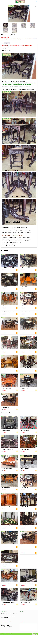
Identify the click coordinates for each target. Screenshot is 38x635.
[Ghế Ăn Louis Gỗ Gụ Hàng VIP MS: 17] (28, 361)
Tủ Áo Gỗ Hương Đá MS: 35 (6, 506)
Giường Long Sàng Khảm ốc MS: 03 (27, 583)
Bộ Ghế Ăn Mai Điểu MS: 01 (6, 286)
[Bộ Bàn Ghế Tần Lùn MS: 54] (28, 442)
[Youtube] (36, 633)
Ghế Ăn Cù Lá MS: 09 (5, 407)
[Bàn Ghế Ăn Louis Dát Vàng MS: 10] (28, 342)
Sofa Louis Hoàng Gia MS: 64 (6, 487)
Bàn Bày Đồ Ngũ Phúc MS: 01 (25, 468)
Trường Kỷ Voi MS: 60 (24, 525)
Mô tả (2, 43)
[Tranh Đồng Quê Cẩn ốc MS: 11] (9, 556)
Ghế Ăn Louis (31, 38)
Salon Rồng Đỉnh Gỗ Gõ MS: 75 (7, 583)
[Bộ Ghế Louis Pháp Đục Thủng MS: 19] (9, 595)
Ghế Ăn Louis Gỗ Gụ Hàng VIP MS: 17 (27, 369)
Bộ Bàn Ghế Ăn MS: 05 (24, 388)
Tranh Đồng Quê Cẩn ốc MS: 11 (7, 564)
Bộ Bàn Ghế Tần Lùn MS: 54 (25, 449)
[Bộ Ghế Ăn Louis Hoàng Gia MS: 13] (16, 314)
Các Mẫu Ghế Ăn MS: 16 (25, 286)
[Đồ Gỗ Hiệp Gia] (20, 2)
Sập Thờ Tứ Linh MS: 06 (25, 550)
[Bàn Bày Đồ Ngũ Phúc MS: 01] (28, 461)
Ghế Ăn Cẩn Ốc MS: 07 (24, 305)
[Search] (36, 1)
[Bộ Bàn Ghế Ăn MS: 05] (28, 380)
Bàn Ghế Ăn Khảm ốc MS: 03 (25, 267)
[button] (36, 7)
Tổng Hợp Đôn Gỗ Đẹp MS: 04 (26, 430)
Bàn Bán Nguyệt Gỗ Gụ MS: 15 (26, 602)
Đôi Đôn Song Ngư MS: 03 (25, 506)
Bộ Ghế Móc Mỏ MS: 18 (5, 544)
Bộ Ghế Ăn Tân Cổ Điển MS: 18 (7, 369)
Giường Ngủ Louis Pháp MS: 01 (7, 468)
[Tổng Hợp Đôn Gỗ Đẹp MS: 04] (28, 423)
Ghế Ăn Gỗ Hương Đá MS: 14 (25, 311)
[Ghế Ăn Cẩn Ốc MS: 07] (28, 298)
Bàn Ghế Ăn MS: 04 (5, 330)
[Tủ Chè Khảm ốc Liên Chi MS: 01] (9, 442)
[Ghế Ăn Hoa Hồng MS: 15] (9, 298)
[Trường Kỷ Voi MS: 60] (28, 518)
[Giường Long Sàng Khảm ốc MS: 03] (28, 575)
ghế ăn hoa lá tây (25, 38)
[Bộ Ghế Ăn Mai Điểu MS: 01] (9, 279)
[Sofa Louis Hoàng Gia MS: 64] (9, 480)
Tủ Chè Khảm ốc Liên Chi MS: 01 (7, 449)
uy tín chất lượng (9, 633)
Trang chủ (2, 3)
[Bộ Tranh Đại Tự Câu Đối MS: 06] (9, 518)
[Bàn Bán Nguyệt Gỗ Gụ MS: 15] (28, 595)
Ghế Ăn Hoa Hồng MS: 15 (6, 305)
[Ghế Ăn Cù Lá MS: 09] (9, 400)
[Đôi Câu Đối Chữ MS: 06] (9, 423)
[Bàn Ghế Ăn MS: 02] (28, 323)
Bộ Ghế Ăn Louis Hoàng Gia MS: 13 (8, 311)
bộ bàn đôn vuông (17, 38)
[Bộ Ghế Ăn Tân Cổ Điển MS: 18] (9, 361)
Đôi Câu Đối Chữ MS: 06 (6, 430)
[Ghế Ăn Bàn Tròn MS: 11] (9, 342)
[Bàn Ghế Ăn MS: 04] (9, 323)
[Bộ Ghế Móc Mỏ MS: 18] (9, 537)
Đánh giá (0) (7, 43)
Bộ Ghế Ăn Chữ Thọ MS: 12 (6, 388)
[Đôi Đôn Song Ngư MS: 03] (28, 499)
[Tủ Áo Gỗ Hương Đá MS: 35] (9, 499)
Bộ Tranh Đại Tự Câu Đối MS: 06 (7, 525)
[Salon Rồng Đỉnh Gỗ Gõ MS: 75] (9, 575)
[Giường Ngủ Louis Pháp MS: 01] (9, 461)
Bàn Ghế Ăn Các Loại (7, 3)
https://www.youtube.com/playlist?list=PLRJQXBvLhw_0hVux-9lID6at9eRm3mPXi (14, 227)
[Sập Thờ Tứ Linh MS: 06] (35, 553)
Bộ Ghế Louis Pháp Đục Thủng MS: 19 (8, 602)
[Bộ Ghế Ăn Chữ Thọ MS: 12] (9, 380)
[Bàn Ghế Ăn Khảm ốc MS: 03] (28, 260)
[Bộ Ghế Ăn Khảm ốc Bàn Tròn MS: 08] (9, 260)
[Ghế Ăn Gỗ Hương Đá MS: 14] (35, 314)
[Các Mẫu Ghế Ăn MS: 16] (28, 279)
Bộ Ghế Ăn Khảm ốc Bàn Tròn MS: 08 (8, 267)
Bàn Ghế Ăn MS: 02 (24, 330)
